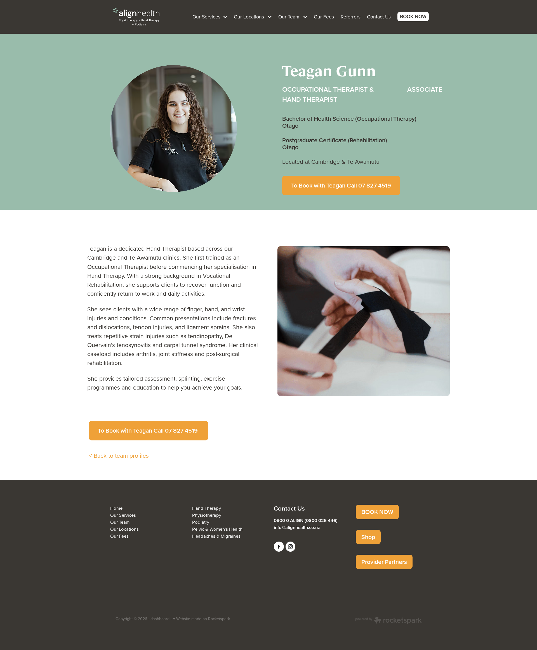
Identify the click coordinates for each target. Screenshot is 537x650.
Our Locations (124, 529)
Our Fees (119, 536)
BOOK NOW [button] (377, 511)
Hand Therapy (206, 508)
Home (116, 508)
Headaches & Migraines (216, 536)
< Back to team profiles (119, 455)
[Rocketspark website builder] (388, 620)
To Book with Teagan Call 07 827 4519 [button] (341, 185)
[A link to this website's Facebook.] (279, 547)
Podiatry (200, 522)
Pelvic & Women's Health (217, 529)
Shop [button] (368, 537)
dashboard (159, 618)
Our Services (123, 515)
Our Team (119, 522)
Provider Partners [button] (384, 562)
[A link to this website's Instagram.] (291, 547)
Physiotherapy (206, 515)
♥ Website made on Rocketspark (201, 618)
